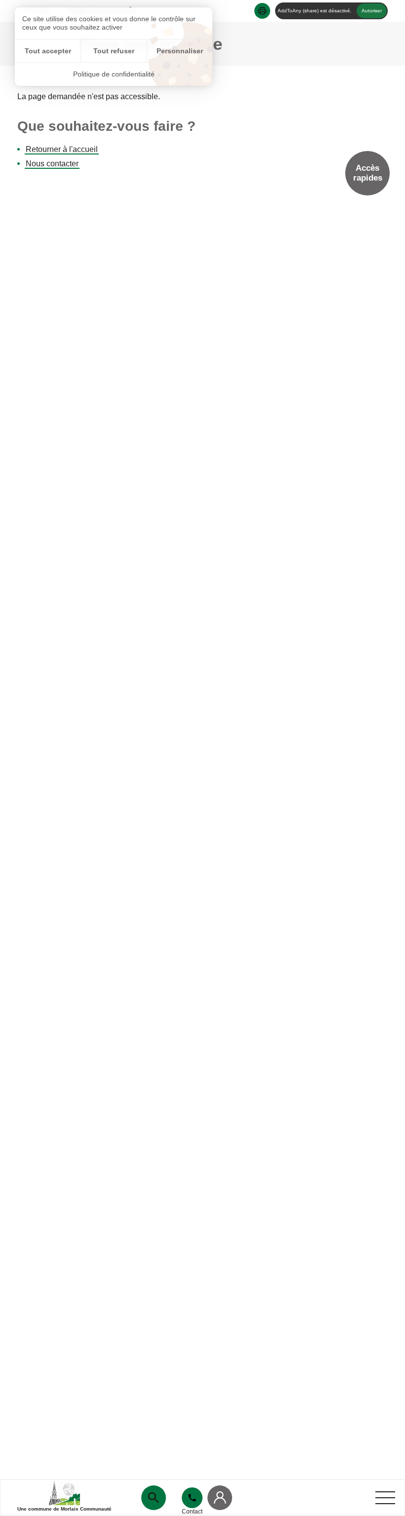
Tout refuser (113, 51)
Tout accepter (48, 51)
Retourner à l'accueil (62, 149)
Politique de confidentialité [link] (114, 74)
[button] (262, 11)
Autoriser (372, 10)
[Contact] (192, 1497)
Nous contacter (52, 163)
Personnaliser (180, 51)
